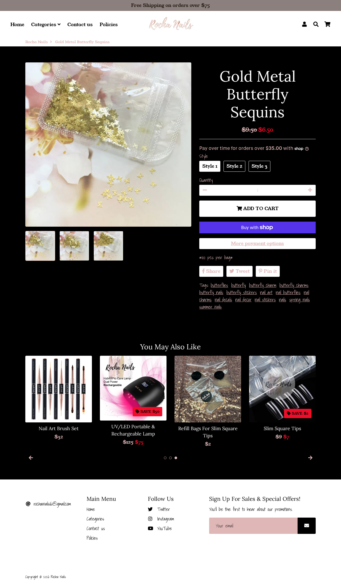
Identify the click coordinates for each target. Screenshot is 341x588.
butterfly (238, 285)
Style (203, 156)
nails (282, 299)
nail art (266, 292)
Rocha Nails (36, 42)
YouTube (163, 528)
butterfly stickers (241, 292)
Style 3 (259, 166)
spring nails (299, 299)
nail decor (243, 299)
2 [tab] (170, 458)
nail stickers (265, 299)
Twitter (162, 509)
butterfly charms (293, 285)
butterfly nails (211, 292)
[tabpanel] (58, 398)
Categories (44, 24)
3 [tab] (175, 458)
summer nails (210, 307)
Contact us (80, 24)
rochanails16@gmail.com (51, 503)
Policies (109, 24)
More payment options (257, 243)
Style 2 (234, 166)
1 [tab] (165, 458)
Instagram (164, 518)
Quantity (206, 180)
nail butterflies (288, 292)
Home (17, 24)
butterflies (219, 285)
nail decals (223, 299)
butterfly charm (262, 285)
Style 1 (209, 166)
